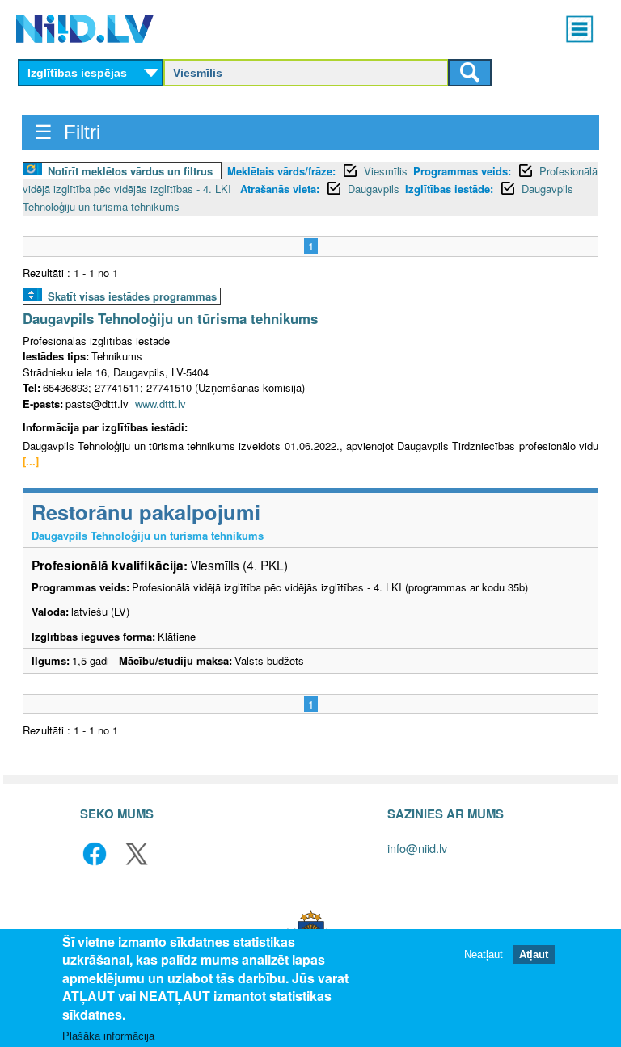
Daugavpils (373, 188)
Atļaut (533, 954)
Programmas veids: (462, 171)
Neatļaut (483, 954)
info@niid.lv (417, 847)
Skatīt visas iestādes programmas (132, 296)
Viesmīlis (386, 171)
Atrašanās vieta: (279, 188)
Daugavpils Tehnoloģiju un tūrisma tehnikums (170, 318)
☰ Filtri (67, 132)
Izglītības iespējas (77, 72)
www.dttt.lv (160, 403)
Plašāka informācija (108, 1036)
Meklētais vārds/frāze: (281, 171)
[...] (31, 461)
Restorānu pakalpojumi (146, 512)
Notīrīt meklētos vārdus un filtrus (130, 171)
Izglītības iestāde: (449, 188)
